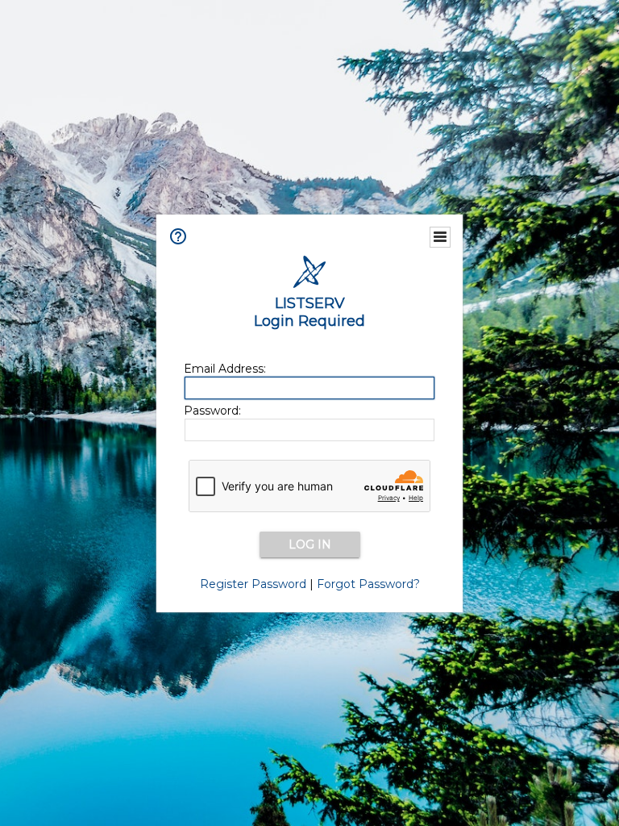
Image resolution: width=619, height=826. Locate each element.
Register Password (253, 584)
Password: (212, 410)
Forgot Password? (368, 584)
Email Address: (225, 368)
